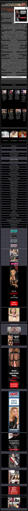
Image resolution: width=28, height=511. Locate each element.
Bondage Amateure (14, 185)
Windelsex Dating (14, 169)
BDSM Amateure (14, 187)
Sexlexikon (14, 217)
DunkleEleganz (13, 140)
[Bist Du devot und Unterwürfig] (14, 286)
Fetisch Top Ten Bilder (14, 174)
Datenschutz (14, 227)
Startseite (14, 149)
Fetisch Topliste (14, 171)
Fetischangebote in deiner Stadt (14, 220)
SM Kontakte (14, 201)
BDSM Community (14, 161)
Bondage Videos (14, 183)
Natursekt (14, 199)
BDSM (14, 211)
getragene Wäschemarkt (14, 178)
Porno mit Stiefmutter (14, 222)
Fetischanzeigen (14, 164)
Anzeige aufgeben (14, 155)
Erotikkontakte (14, 197)
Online (5, 131)
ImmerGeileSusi (22, 140)
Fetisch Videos (14, 208)
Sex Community (14, 192)
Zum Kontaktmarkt (14, 153)
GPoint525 (5, 140)
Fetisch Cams (14, 213)
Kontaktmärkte (14, 194)
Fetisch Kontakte (14, 181)
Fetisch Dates (14, 176)
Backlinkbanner (14, 224)
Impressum (14, 146)
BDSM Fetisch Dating (14, 167)
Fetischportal (14, 204)
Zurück (14, 84)
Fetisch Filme (14, 206)
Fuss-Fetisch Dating (14, 215)
